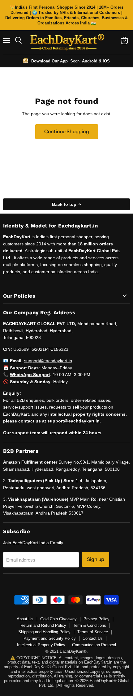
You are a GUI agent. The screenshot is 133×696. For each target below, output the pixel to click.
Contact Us (93, 638)
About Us (25, 619)
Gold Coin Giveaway (58, 619)
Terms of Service (92, 632)
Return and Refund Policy (43, 625)
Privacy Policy (96, 619)
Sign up (95, 559)
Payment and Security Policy (50, 638)
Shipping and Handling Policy (44, 632)
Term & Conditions (89, 625)
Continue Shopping (66, 131)
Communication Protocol (94, 645)
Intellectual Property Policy (41, 645)
